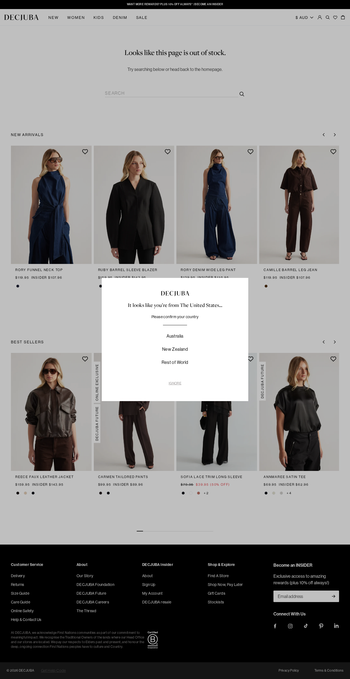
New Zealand (175, 349)
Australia (175, 336)
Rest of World (175, 362)
